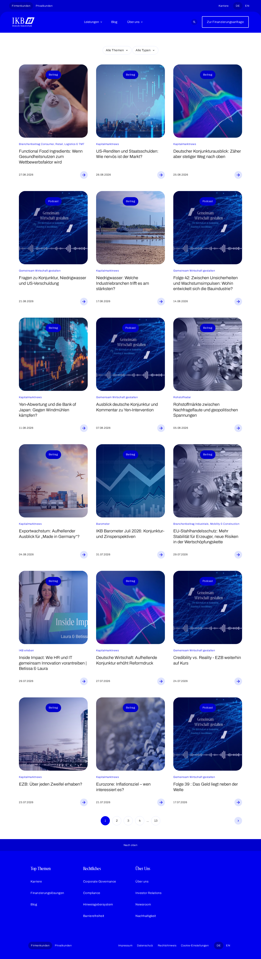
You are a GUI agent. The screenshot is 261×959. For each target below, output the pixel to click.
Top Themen (41, 868)
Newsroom (143, 904)
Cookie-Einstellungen (195, 945)
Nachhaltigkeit (145, 916)
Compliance (91, 893)
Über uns (133, 22)
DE (238, 5)
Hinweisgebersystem (98, 904)
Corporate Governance (99, 881)
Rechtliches (92, 868)
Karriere (224, 5)
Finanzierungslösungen (47, 893)
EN (247, 5)
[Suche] (194, 22)
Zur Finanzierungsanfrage (225, 22)
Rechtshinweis (167, 945)
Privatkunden (44, 5)
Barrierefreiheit (93, 916)
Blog (114, 22)
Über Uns (142, 868)
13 (155, 820)
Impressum (125, 945)
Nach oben (131, 845)
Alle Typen (143, 50)
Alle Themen (115, 50)
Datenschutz (145, 945)
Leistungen (91, 22)
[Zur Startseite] (23, 22)
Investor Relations (148, 893)
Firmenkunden (21, 5)
